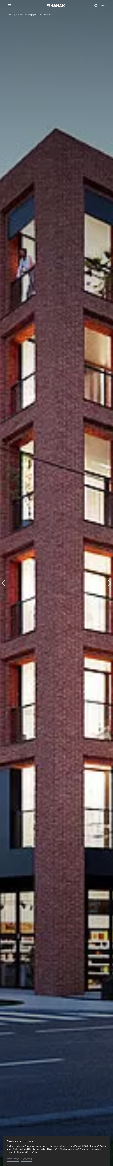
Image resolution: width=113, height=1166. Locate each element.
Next (109, 583)
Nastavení (26, 1159)
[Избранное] (96, 5)
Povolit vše (13, 1159)
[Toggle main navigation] (9, 6)
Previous (3, 583)
